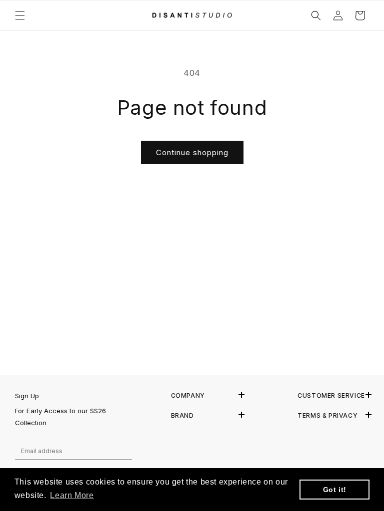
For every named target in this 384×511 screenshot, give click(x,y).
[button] (20, 15)
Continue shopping (192, 152)
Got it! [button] (334, 490)
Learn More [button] (72, 495)
